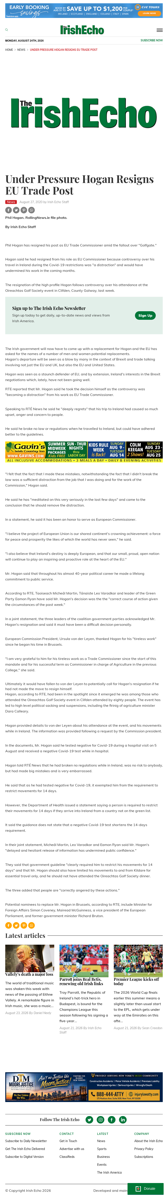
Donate (149, 1188)
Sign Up (145, 315)
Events (102, 1165)
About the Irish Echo (148, 1141)
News (101, 1141)
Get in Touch (68, 1141)
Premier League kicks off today (136, 981)
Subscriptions (143, 1157)
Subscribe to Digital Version (24, 1157)
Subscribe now (152, 40)
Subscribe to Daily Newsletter (26, 1141)
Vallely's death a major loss (29, 974)
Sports (102, 1149)
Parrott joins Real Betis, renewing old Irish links (81, 981)
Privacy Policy (143, 1149)
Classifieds (67, 1157)
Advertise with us (72, 1149)
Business (103, 1157)
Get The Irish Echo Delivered (25, 1149)
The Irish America (109, 1172)
